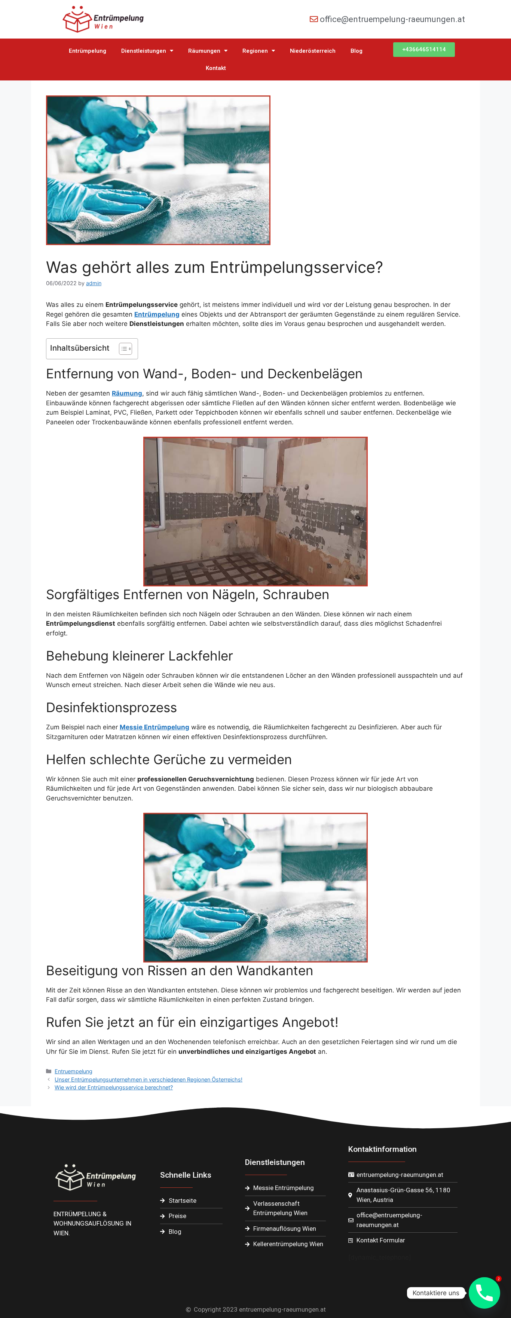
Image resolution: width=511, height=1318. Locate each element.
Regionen (255, 51)
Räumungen (204, 51)
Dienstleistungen (143, 51)
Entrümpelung (87, 51)
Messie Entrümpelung (154, 727)
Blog (356, 51)
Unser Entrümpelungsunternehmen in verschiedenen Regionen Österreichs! (148, 1079)
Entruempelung (73, 1071)
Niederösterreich (313, 51)
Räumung (127, 393)
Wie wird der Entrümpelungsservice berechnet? (114, 1087)
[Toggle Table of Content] (121, 348)
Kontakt (216, 68)
